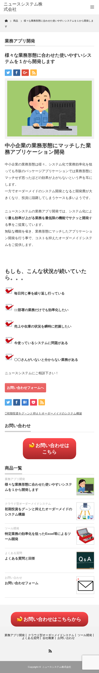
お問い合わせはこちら (52, 448)
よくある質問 (13, 553)
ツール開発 (12, 528)
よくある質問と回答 (20, 558)
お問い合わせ (13, 577)
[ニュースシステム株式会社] (23, 7)
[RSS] (49, 650)
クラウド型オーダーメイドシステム (28, 503)
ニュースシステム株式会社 (56, 667)
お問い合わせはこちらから (52, 619)
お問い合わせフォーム (21, 583)
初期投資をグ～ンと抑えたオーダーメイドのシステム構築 (44, 413)
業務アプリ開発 (20, 41)
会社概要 (48, 638)
